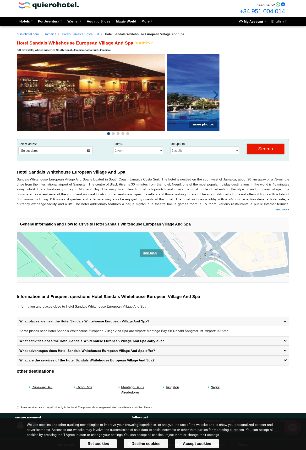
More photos (203, 124)
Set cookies (98, 444)
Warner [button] (73, 21)
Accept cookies (197, 444)
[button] (108, 133)
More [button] (146, 21)
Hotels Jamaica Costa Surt (80, 34)
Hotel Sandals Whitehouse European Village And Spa (144, 34)
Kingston (172, 387)
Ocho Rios (84, 387)
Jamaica (50, 34)
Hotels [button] (24, 21)
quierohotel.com (28, 34)
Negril (215, 387)
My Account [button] (253, 21)
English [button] (277, 21)
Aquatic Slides (98, 21)
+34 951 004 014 (262, 11)
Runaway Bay (42, 387)
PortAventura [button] (48, 21)
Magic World (126, 21)
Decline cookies (145, 444)
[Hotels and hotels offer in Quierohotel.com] (49, 5)
